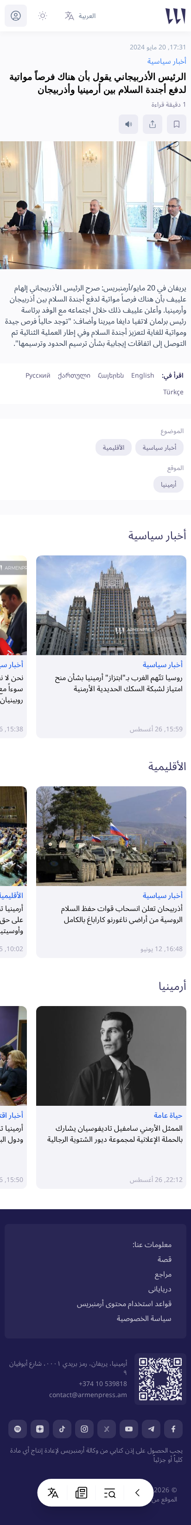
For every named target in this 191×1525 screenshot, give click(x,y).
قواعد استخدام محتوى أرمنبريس (124, 1303)
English (142, 375)
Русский (38, 375)
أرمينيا (168, 484)
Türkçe (173, 391)
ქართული (74, 375)
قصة (165, 1259)
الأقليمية (113, 447)
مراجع (163, 1274)
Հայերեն (111, 375)
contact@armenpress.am (88, 1394)
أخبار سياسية (159, 447)
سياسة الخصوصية (144, 1318)
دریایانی (160, 1289)
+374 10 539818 (103, 1383)
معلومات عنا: (152, 1244)
